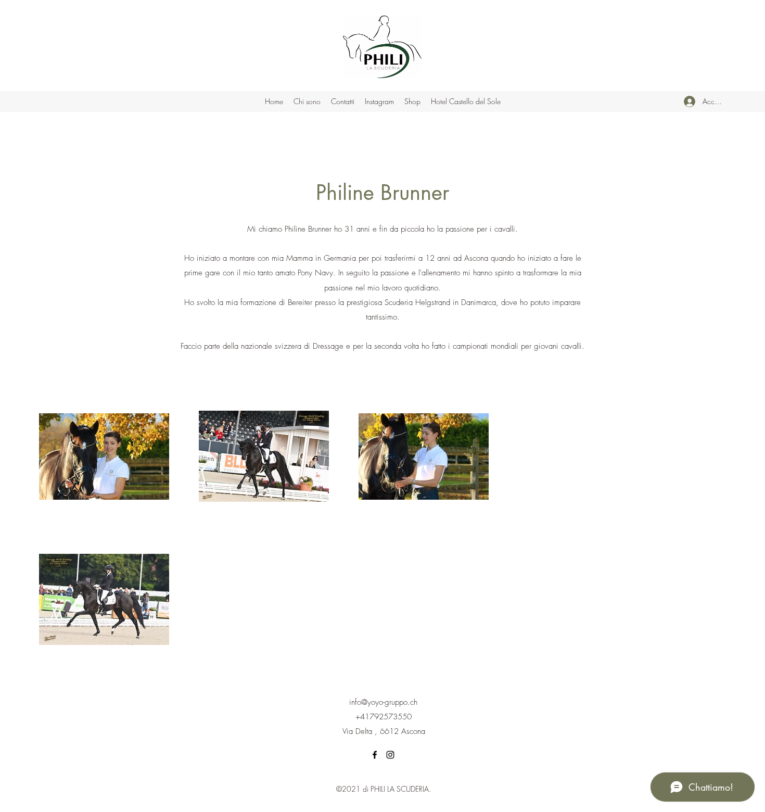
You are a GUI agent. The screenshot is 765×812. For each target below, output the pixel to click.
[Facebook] (374, 755)
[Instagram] (390, 755)
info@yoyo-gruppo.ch (383, 702)
